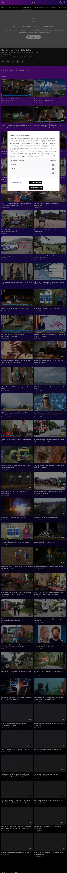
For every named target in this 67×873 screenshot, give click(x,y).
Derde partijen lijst (14, 177)
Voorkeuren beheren (16, 182)
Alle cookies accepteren (36, 187)
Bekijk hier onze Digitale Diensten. (31, 156)
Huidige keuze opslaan (35, 182)
